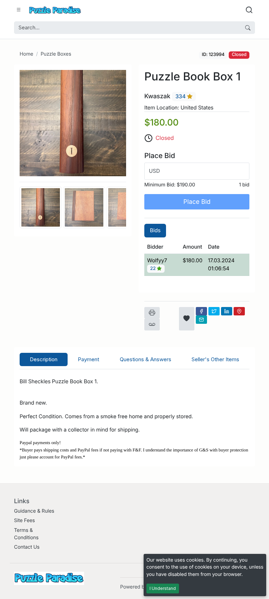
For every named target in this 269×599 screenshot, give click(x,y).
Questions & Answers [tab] (145, 359)
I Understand (163, 588)
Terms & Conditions (26, 534)
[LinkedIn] (226, 311)
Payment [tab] (88, 359)
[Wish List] (186, 318)
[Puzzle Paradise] (55, 10)
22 (153, 269)
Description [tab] (43, 359)
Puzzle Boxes (56, 54)
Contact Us (27, 547)
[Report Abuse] (152, 324)
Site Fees (24, 520)
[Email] (201, 319)
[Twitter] (214, 311)
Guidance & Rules (34, 511)
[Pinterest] (239, 311)
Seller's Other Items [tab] (215, 359)
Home (26, 54)
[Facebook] (201, 311)
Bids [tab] (155, 230)
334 (181, 96)
